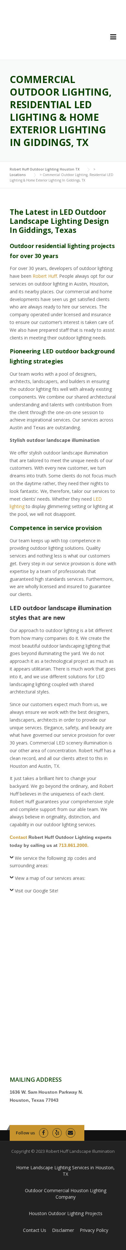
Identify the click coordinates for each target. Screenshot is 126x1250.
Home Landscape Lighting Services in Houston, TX (65, 1170)
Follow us (25, 1133)
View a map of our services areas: (50, 878)
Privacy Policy (94, 1230)
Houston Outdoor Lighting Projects (65, 1213)
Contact (18, 837)
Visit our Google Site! (36, 891)
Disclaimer (63, 1230)
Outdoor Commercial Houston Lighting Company (65, 1193)
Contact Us (34, 1230)
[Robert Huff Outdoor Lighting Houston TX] (52, 35)
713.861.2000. (74, 845)
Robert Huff (45, 276)
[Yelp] (57, 1133)
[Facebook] (43, 1133)
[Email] (70, 1133)
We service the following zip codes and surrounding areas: (53, 862)
